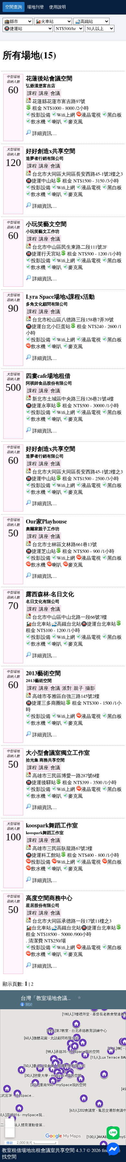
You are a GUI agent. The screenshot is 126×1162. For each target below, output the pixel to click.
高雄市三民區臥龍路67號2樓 (62, 848)
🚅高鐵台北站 (66, 624)
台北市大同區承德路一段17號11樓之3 (71, 921)
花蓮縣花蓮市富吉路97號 (58, 101)
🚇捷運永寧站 (41, 405)
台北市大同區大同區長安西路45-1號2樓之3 (77, 174)
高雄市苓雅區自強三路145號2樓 (66, 696)
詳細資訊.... (44, 133)
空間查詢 (13, 7)
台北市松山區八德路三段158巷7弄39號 (73, 319)
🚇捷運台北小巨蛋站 (48, 326)
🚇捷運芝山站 (41, 551)
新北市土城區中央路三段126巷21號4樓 (73, 399)
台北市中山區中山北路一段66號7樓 (69, 617)
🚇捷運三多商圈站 (46, 703)
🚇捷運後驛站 (41, 782)
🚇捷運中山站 (41, 181)
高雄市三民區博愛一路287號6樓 (66, 776)
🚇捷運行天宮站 (43, 254)
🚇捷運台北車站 (98, 624)
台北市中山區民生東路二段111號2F (69, 247)
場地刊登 (35, 7)
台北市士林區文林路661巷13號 (64, 544)
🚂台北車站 (38, 624)
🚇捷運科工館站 (43, 855)
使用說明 (57, 7)
